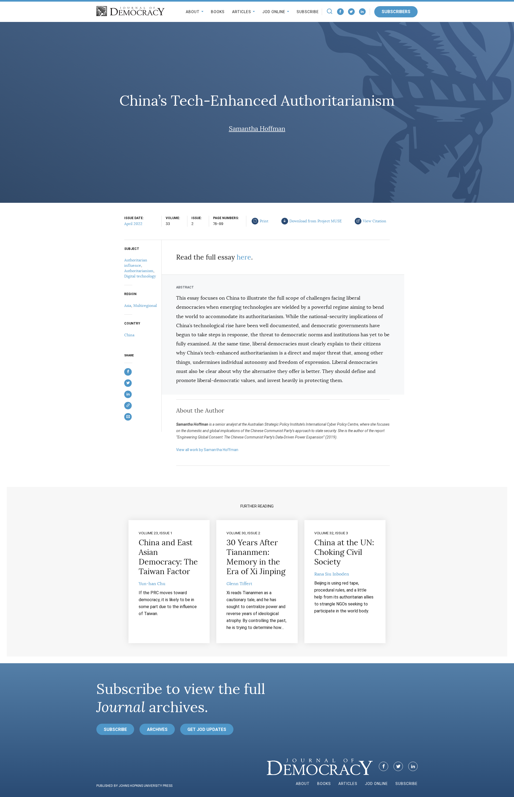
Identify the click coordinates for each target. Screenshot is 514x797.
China (129, 335)
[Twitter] (351, 11)
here (244, 257)
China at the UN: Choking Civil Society (344, 552)
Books (218, 12)
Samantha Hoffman (257, 129)
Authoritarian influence (135, 263)
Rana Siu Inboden (331, 574)
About (193, 12)
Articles (241, 12)
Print (264, 221)
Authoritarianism (138, 270)
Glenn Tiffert (239, 583)
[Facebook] (340, 11)
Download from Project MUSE (315, 221)
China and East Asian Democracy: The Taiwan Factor (168, 557)
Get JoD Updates (206, 729)
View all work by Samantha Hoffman (207, 450)
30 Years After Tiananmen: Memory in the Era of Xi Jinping (255, 557)
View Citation (374, 221)
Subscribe (308, 12)
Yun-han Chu (152, 583)
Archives (157, 729)
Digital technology (140, 276)
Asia (127, 305)
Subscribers (395, 11)
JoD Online (273, 12)
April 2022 (133, 223)
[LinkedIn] (362, 11)
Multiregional (145, 305)
